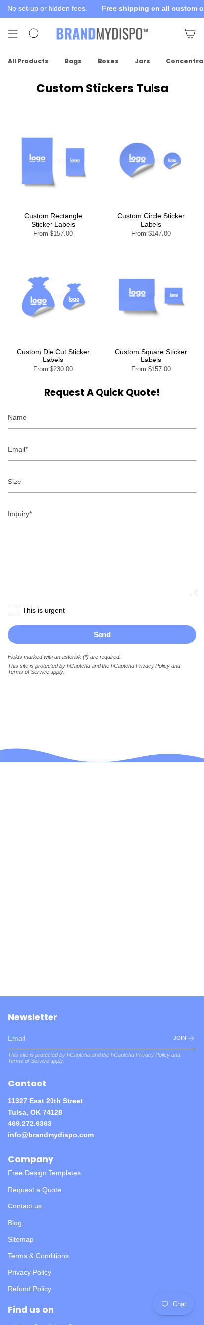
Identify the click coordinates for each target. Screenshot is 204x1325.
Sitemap (21, 1239)
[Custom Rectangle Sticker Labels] (53, 161)
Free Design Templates (44, 1173)
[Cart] (190, 33)
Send (102, 634)
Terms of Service (28, 672)
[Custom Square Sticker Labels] (151, 297)
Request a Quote (34, 1190)
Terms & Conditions (38, 1256)
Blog (15, 1223)
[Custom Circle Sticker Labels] (151, 161)
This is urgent (43, 610)
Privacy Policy (153, 666)
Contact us (25, 1206)
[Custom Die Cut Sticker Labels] (53, 297)
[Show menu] (13, 33)
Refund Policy (29, 1289)
